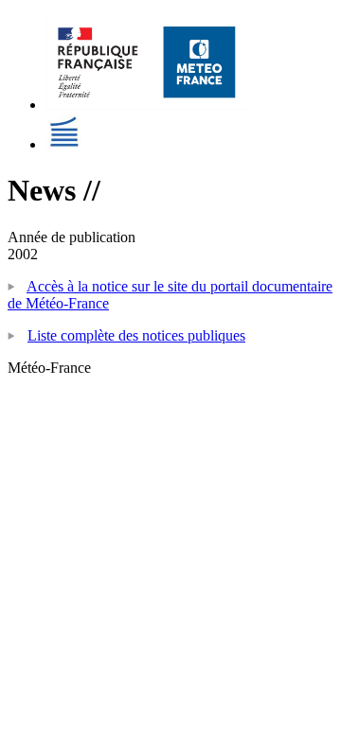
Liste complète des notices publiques (136, 335)
